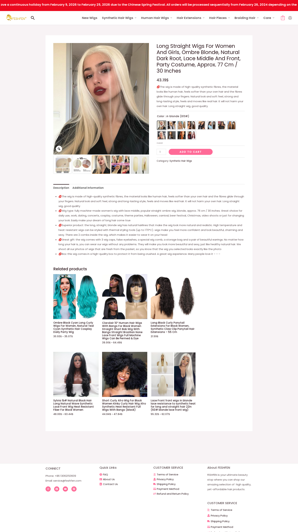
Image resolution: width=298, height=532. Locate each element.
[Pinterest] (74, 489)
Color (160, 116)
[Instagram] (48, 489)
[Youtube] (65, 489)
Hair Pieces (218, 18)
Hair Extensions (189, 18)
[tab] (61, 187)
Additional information (88, 188)
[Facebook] (56, 489)
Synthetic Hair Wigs (117, 18)
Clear (160, 143)
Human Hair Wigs (155, 18)
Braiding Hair (245, 18)
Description (61, 188)
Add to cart (191, 152)
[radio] (161, 125)
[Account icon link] (290, 18)
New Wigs (89, 18)
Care (267, 18)
